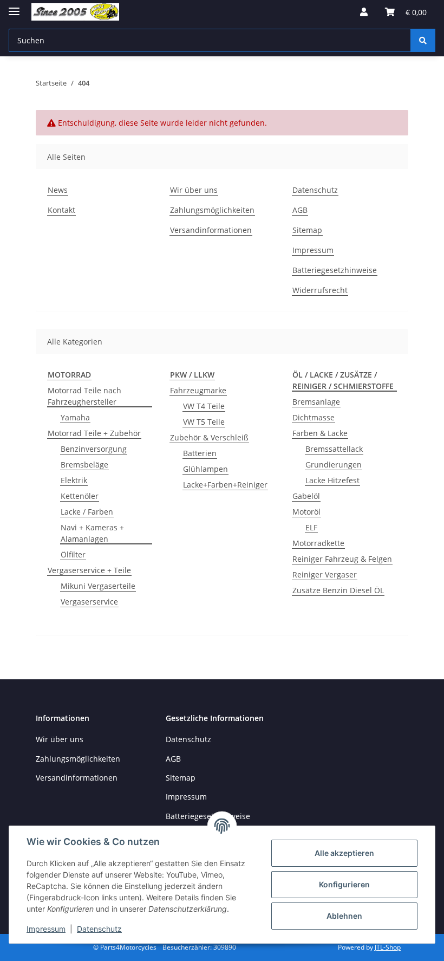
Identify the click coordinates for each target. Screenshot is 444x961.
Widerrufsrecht (320, 290)
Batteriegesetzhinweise (334, 270)
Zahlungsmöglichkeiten (212, 210)
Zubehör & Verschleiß (209, 437)
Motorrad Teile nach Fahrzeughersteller (84, 396)
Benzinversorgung (94, 449)
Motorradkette (318, 543)
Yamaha (75, 417)
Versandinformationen (211, 230)
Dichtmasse (313, 417)
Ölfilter (73, 554)
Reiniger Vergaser (324, 574)
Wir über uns (194, 190)
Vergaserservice (89, 601)
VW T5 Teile (204, 422)
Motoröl (306, 512)
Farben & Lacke (320, 433)
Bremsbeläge (84, 464)
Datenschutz (99, 928)
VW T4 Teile (204, 406)
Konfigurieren (344, 884)
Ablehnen (344, 915)
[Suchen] (422, 40)
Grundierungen (333, 464)
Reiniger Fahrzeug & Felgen (342, 559)
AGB (300, 210)
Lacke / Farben (87, 512)
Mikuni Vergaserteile (98, 586)
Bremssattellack (334, 449)
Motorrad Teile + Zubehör (94, 433)
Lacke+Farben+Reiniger (225, 484)
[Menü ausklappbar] (14, 7)
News (58, 190)
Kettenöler (80, 496)
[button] (363, 12)
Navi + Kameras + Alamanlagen (92, 533)
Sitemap (307, 230)
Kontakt (61, 210)
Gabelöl (306, 496)
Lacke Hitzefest (332, 480)
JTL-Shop (388, 947)
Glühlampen (205, 469)
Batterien (200, 453)
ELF (311, 527)
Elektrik (74, 480)
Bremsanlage (316, 402)
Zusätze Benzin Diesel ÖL (338, 590)
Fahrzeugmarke (198, 390)
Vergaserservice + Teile (89, 570)
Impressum (46, 928)
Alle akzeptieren (344, 853)
